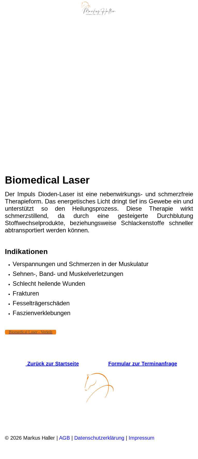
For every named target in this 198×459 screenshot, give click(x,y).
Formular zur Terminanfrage (142, 363)
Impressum (141, 438)
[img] (99, 9)
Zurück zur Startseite (52, 363)
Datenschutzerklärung (99, 438)
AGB (64, 438)
